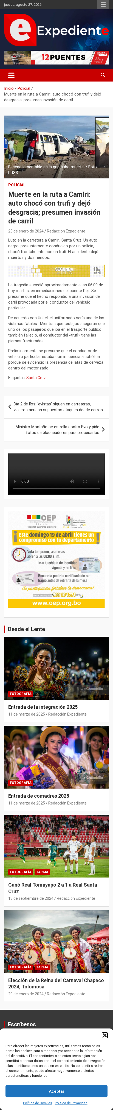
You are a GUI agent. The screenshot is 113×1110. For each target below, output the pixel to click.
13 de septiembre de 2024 (30, 898)
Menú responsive (103, 4)
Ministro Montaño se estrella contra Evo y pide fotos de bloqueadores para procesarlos (57, 429)
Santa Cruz (36, 377)
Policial (17, 185)
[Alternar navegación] (11, 75)
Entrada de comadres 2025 (38, 796)
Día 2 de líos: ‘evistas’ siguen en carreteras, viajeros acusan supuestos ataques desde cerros (58, 407)
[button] (105, 1035)
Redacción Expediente (66, 231)
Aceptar (56, 1091)
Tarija (42, 872)
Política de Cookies (37, 1103)
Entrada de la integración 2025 (43, 707)
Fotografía (21, 694)
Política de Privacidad (71, 1103)
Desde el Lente (26, 629)
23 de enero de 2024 (26, 231)
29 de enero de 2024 (26, 994)
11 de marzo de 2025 (26, 714)
